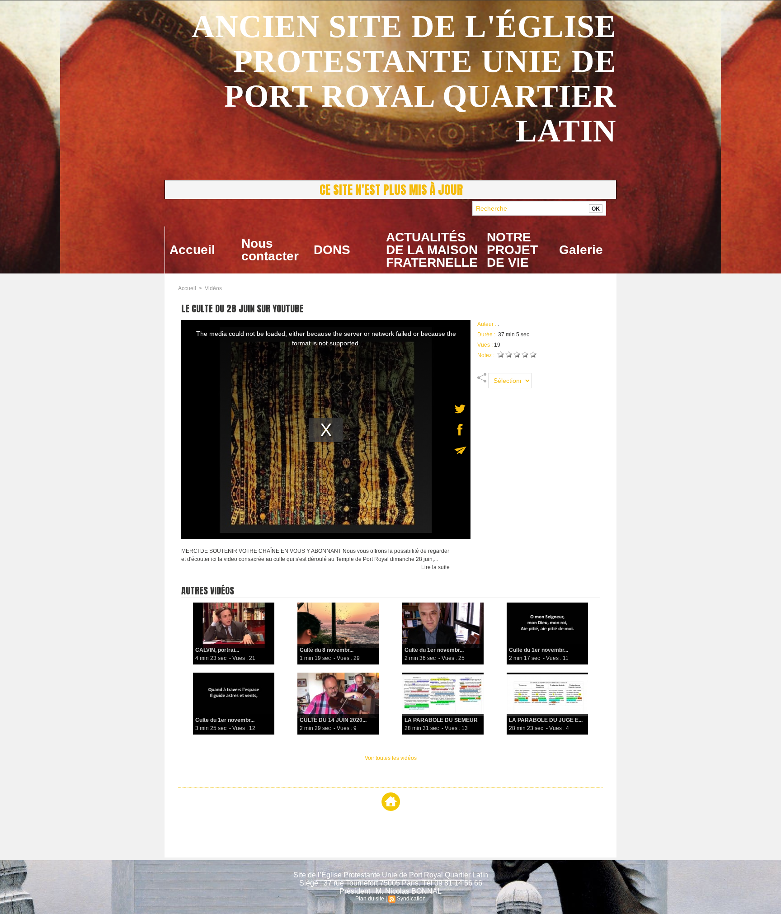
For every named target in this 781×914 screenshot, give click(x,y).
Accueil (192, 250)
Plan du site (369, 898)
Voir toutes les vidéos (391, 758)
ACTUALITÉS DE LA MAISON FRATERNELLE (432, 249)
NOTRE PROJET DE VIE (512, 249)
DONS (332, 250)
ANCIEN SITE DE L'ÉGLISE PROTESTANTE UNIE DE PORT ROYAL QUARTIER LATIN (404, 78)
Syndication (411, 898)
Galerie (581, 250)
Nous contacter (270, 249)
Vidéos (213, 288)
